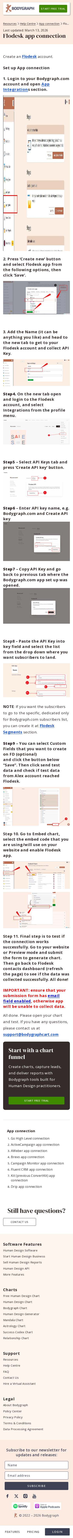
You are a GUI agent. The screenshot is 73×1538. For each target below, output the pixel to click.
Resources (10, 23)
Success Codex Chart (18, 1332)
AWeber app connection (29, 1151)
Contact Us (19, 1222)
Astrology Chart (14, 1326)
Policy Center (12, 1411)
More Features (13, 1274)
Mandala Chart (13, 1320)
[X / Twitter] (16, 1496)
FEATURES (12, 1532)
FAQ (6, 1371)
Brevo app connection (27, 1157)
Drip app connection (26, 1187)
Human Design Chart (17, 1302)
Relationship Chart (16, 1338)
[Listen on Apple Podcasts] (47, 1506)
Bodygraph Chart (15, 1308)
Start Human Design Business (24, 1256)
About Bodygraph (15, 1405)
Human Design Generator (21, 1314)
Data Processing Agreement (23, 1429)
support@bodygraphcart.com (31, 1034)
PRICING (33, 1532)
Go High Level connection (30, 1138)
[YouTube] (34, 1496)
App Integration (26, 86)
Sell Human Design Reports (22, 1262)
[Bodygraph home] (20, 8)
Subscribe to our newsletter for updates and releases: (36, 1453)
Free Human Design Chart (21, 1296)
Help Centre (28, 23)
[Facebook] (7, 1496)
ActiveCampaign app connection (35, 1144)
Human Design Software (20, 1250)
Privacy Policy (13, 1417)
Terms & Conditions (17, 1423)
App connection (49, 23)
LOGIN (57, 1532)
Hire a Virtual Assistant (19, 1383)
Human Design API (16, 1268)
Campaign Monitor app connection (37, 1163)
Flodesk (29, 56)
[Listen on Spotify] (21, 1506)
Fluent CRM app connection (32, 1169)
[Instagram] (25, 1496)
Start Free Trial (53, 8)
